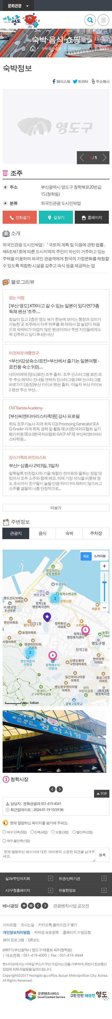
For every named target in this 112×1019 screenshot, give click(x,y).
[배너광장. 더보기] (24, 906)
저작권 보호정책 (46, 932)
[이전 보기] (81, 157)
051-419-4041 (51, 803)
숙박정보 (75, 48)
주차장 (96, 533)
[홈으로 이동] (21, 20)
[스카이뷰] (100, 556)
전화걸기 (22, 217)
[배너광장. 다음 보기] (45, 906)
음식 (42, 533)
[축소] (104, 607)
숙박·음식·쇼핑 (51, 48)
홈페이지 (95, 217)
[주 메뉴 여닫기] (103, 20)
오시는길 (27, 924)
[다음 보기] (104, 157)
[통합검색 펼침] (90, 20)
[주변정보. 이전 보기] (52, 789)
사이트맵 (9, 924)
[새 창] (45, 995)
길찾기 (58, 217)
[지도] (86, 556)
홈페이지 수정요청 (77, 932)
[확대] (104, 566)
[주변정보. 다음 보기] (60, 789)
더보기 (56, 507)
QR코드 (34, 939)
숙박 (69, 533)
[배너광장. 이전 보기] (38, 906)
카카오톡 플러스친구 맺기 (57, 924)
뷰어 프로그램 (13, 939)
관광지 (16, 533)
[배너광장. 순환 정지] (31, 906)
